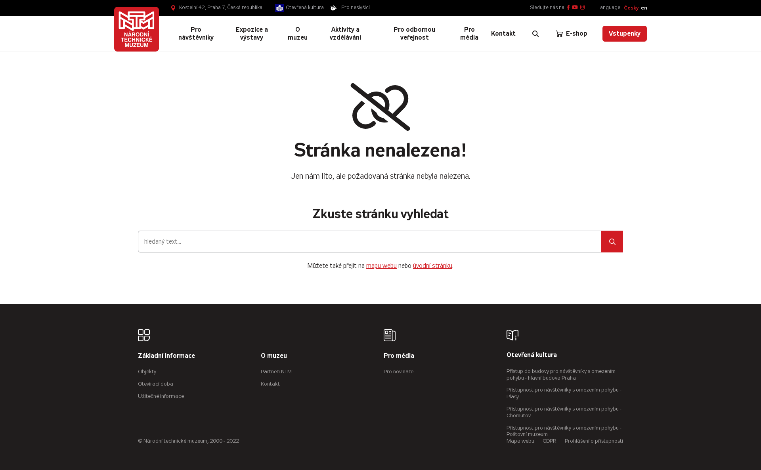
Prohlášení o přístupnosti (594, 441)
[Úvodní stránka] (136, 29)
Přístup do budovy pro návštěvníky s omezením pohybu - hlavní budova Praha (561, 374)
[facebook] (568, 7)
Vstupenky (625, 33)
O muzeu (274, 356)
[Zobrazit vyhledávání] (535, 34)
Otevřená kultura (305, 7)
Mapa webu (520, 441)
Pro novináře (398, 371)
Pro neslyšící (355, 7)
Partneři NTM (276, 371)
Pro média (399, 356)
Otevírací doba (155, 384)
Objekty (147, 371)
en (644, 8)
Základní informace (166, 356)
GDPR (549, 441)
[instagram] (582, 7)
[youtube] (575, 7)
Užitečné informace (161, 396)
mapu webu (381, 265)
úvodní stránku (432, 265)
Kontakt (270, 384)
